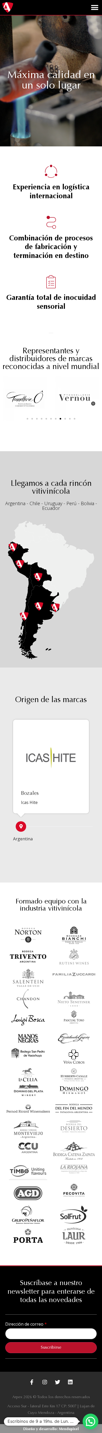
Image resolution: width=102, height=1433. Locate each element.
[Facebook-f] (32, 1382)
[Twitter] (57, 1382)
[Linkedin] (70, 1382)
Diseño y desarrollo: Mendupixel (51, 1429)
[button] (94, 7)
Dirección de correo (24, 1324)
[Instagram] (44, 1382)
